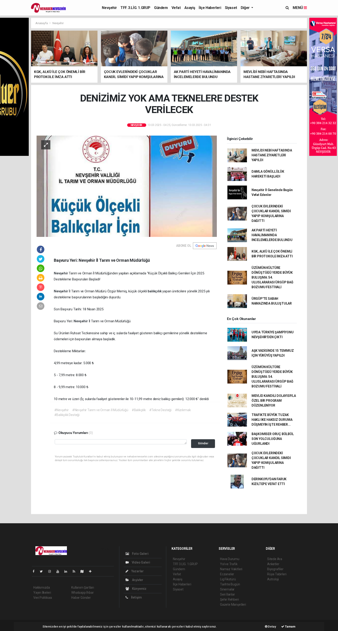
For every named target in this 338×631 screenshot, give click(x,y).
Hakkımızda (41, 587)
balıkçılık (155, 291)
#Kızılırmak (183, 410)
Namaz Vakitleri (231, 569)
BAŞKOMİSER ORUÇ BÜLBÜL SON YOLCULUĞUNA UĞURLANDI (273, 438)
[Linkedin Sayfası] (67, 571)
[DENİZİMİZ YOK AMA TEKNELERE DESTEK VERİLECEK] (127, 186)
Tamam (289, 626)
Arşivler (137, 580)
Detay (271, 626)
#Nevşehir (61, 410)
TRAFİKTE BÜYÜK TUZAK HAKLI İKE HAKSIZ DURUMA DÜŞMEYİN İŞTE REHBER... (272, 419)
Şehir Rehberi (229, 599)
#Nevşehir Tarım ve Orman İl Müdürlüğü (100, 410)
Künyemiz (138, 588)
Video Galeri (140, 562)
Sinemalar (227, 589)
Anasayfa (41, 23)
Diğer (246, 8)
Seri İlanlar (227, 594)
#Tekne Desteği (160, 410)
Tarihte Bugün (230, 584)
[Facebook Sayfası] (35, 571)
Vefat (176, 8)
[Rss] (76, 571)
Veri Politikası (42, 597)
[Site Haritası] (83, 571)
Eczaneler (227, 574)
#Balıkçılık (139, 410)
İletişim (136, 597)
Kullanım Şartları (82, 587)
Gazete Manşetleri (233, 604)
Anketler (273, 564)
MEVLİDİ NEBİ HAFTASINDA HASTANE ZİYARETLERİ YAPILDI (272, 155)
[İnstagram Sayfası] (51, 571)
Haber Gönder (81, 597)
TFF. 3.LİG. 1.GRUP (135, 8)
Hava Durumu (229, 559)
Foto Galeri (140, 553)
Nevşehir (109, 8)
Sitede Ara (274, 559)
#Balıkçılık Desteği (67, 415)
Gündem (161, 8)
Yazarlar (137, 571)
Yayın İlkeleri (42, 592)
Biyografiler (275, 569)
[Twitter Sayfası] (43, 571)
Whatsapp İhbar (82, 592)
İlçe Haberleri (210, 8)
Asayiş (189, 8)
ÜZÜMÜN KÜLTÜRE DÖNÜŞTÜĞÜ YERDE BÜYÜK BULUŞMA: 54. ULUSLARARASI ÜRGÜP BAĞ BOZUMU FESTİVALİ (272, 277)
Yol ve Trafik (229, 564)
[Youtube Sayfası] (59, 571)
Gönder (203, 443)
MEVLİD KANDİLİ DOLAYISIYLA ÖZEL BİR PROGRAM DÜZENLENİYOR (274, 400)
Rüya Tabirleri (276, 574)
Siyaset (231, 8)
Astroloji (273, 579)
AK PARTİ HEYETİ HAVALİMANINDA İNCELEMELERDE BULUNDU (272, 235)
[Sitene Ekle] (92, 571)
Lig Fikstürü (228, 579)
